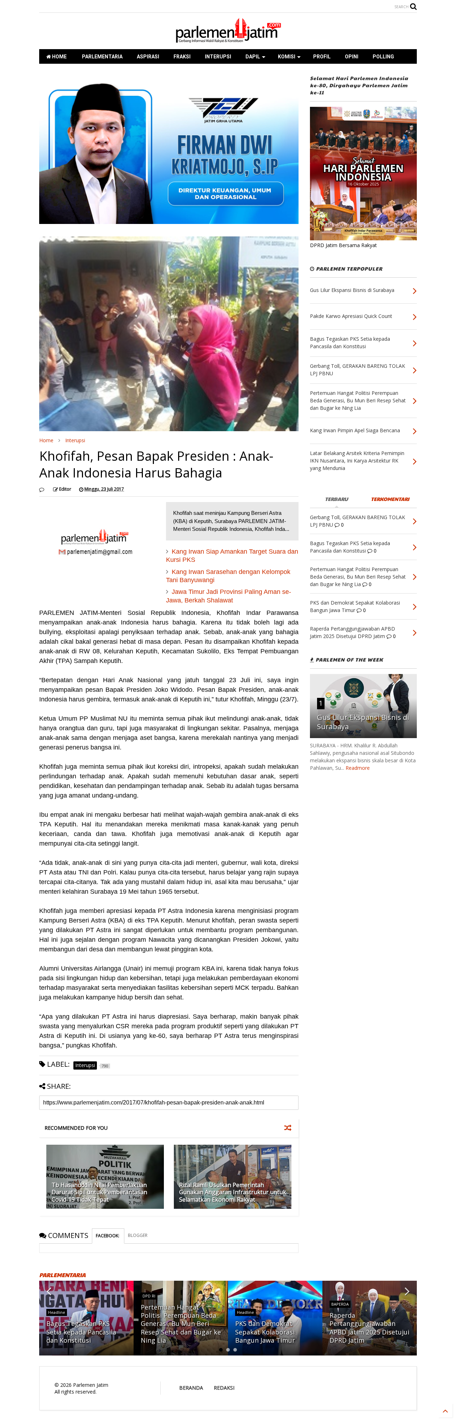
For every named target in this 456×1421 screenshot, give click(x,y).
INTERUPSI (218, 56)
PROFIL (322, 56)
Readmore (358, 767)
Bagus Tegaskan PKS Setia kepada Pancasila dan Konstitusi (81, 1331)
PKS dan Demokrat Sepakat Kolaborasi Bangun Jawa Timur (265, 1331)
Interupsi (75, 440)
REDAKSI (224, 1387)
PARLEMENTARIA (102, 56)
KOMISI (286, 56)
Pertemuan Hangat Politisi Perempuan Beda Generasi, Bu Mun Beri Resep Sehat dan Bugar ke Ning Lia (181, 1324)
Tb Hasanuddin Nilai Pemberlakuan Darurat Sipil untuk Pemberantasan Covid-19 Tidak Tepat (99, 1192)
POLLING (383, 56)
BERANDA (191, 1387)
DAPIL (252, 56)
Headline (56, 1312)
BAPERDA (340, 1304)
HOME (59, 56)
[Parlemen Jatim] (228, 40)
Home (46, 440)
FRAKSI (182, 56)
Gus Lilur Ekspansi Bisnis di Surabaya (363, 721)
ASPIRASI (148, 56)
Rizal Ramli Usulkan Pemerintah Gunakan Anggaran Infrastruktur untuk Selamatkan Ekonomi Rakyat (232, 1192)
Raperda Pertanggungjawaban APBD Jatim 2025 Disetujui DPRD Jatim (369, 1327)
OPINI (351, 56)
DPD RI (148, 1296)
